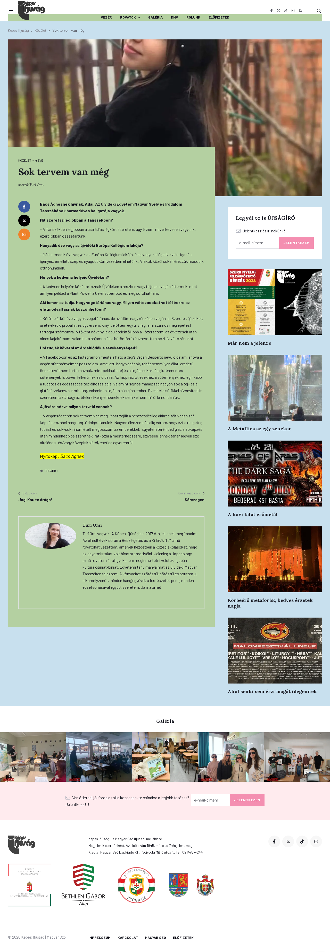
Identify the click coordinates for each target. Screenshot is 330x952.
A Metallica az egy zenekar (259, 429)
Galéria (155, 17)
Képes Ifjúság (18, 30)
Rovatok (128, 17)
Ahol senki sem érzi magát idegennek (272, 691)
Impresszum (99, 937)
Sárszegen (194, 499)
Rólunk (193, 17)
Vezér (106, 17)
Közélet (40, 30)
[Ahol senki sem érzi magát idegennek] (275, 651)
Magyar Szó (155, 937)
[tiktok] (285, 10)
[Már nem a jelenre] (275, 302)
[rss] (300, 10)
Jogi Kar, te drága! (35, 499)
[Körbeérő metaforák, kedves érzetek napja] (275, 559)
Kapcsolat (128, 937)
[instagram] (293, 10)
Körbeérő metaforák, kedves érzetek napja (270, 603)
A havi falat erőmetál (253, 514)
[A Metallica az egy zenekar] (275, 388)
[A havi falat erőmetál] (275, 474)
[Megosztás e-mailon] (24, 234)
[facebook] (271, 10)
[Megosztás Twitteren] (24, 220)
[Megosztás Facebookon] (24, 207)
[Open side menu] (10, 10)
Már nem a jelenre (249, 343)
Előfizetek (219, 17)
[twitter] (278, 10)
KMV (174, 17)
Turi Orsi (36, 185)
